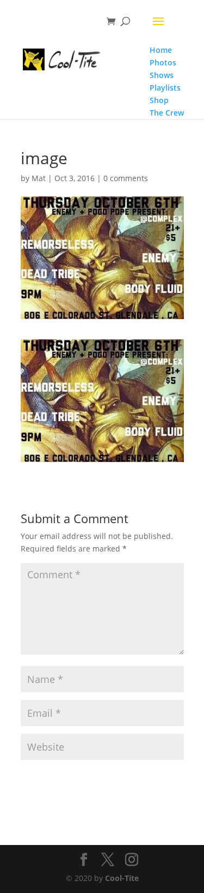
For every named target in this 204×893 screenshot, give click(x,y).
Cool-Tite (122, 878)
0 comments (125, 178)
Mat (39, 178)
